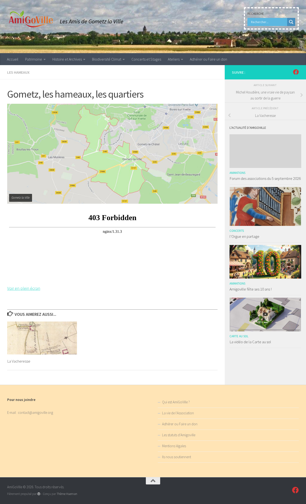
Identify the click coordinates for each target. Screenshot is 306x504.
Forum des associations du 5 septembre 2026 (265, 178)
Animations (237, 173)
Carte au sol (239, 336)
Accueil (12, 59)
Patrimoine (33, 59)
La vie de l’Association (178, 413)
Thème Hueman (67, 494)
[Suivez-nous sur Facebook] (296, 72)
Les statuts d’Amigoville (178, 435)
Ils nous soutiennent (176, 457)
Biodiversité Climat (106, 59)
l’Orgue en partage (244, 236)
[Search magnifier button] (291, 22)
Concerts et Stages (146, 59)
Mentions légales (174, 446)
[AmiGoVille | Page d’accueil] (31, 19)
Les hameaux (18, 72)
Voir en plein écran (23, 288)
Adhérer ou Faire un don (208, 59)
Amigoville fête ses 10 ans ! (251, 289)
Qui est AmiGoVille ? (176, 402)
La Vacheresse (18, 361)
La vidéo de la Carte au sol (250, 341)
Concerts (237, 231)
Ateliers (174, 59)
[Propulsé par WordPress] (38, 493)
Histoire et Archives (67, 59)
